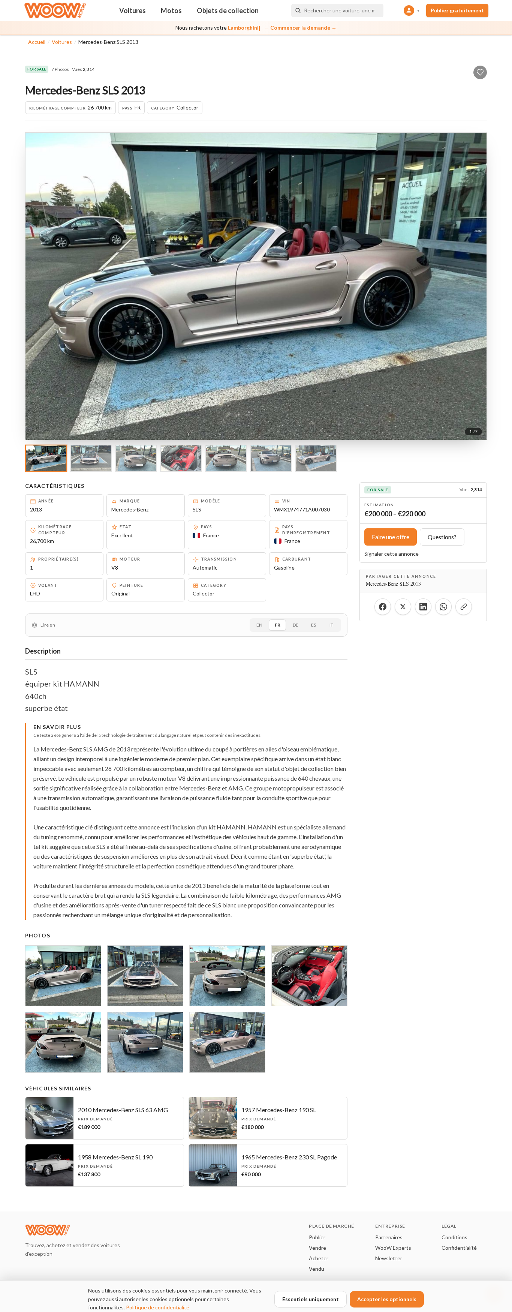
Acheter (318, 1258)
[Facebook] (382, 606)
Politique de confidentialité (157, 1307)
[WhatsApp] (443, 606)
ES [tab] (313, 625)
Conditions (454, 1237)
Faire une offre (390, 536)
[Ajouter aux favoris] (480, 72)
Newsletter (388, 1258)
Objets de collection (228, 10)
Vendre (317, 1248)
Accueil (36, 42)
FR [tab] (277, 625)
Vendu (316, 1269)
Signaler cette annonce (391, 553)
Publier (317, 1237)
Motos (171, 10)
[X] (403, 606)
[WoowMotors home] (55, 10)
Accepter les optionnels (386, 1299)
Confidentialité (459, 1248)
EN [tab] (259, 625)
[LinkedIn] (423, 606)
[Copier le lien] (463, 606)
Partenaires (389, 1237)
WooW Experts (393, 1248)
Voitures (132, 10)
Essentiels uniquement (310, 1299)
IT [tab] (331, 625)
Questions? (442, 536)
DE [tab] (295, 625)
